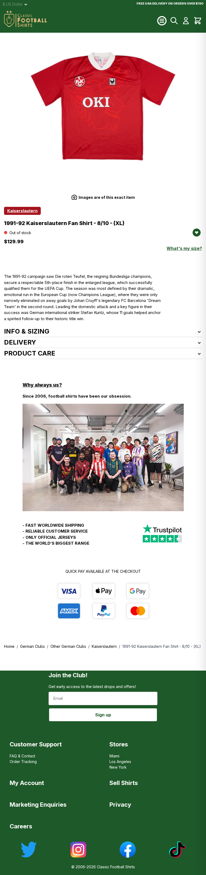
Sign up (103, 714)
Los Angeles (120, 761)
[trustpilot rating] (162, 536)
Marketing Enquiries (38, 804)
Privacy (120, 804)
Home (9, 646)
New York (118, 767)
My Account (27, 782)
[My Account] (186, 20)
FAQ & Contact (22, 756)
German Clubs (32, 646)
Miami (114, 756)
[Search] (174, 20)
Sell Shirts (123, 782)
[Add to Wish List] (197, 233)
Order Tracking (23, 761)
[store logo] (80, 20)
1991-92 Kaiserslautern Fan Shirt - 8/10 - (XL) (161, 646)
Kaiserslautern (104, 646)
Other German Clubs (68, 646)
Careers (21, 826)
